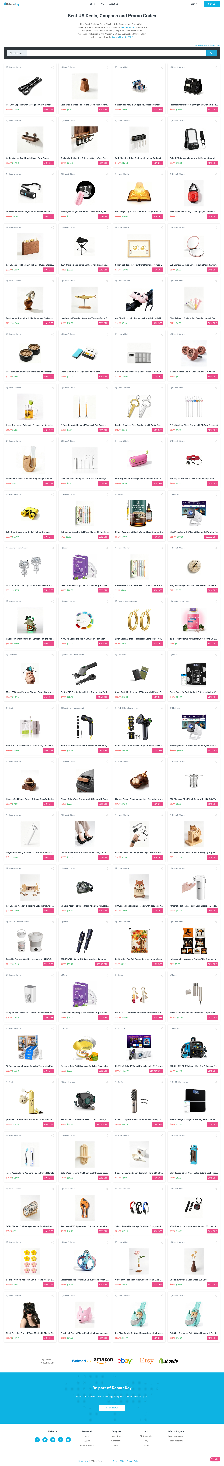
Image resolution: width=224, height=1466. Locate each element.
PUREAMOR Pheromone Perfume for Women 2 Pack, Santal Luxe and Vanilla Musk (153, 1012)
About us (116, 1436)
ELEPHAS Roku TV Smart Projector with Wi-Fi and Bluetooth (143, 1066)
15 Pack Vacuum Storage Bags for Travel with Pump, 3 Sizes (34, 1066)
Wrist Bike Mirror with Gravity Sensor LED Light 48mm (195, 1226)
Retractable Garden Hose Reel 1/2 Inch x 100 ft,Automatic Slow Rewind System (98, 1119)
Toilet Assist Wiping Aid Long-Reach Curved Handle (30, 1173)
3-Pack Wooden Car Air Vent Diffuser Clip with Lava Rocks (197, 371)
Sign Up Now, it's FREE (122, 37)
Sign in (87, 1440)
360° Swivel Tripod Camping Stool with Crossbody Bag (86, 265)
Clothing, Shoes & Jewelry (18, 548)
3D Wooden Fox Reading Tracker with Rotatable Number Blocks (144, 906)
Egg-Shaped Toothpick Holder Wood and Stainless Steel (32, 318)
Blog (116, 1445)
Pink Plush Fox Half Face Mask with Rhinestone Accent (86, 1333)
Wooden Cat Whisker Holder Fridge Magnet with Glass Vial (33, 478)
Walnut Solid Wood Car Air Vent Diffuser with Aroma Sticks (88, 799)
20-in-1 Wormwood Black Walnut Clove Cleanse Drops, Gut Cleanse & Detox (150, 532)
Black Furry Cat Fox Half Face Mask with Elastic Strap (31, 1333)
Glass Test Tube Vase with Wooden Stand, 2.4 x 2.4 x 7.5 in (142, 1280)
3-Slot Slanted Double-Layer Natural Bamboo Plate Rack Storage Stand (39, 1226)
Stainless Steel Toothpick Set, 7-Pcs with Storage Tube (86, 478)
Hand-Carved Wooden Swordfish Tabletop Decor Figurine (87, 318)
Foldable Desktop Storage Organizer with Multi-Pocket (195, 105)
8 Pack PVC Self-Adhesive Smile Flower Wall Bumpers (31, 1280)
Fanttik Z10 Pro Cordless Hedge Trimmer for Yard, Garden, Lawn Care (93, 692)
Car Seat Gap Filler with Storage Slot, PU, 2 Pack (28, 105)
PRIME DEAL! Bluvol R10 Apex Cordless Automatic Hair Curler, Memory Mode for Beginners (103, 959)
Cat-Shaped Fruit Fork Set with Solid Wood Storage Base (32, 265)
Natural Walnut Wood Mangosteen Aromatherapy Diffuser (142, 799)
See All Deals (214, 45)
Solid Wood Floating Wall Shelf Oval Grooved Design (85, 1173)
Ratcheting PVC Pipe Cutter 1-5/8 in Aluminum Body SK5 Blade (90, 1226)
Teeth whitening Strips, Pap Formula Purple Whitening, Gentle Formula (93, 585)
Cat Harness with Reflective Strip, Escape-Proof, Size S (86, 1280)
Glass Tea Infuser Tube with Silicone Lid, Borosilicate (30, 425)
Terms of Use (119, 1461)
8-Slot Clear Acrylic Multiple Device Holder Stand (137, 105)
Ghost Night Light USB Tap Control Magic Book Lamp (139, 211)
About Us (113, 3)
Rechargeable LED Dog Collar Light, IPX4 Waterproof (194, 211)
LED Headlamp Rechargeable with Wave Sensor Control (32, 211)
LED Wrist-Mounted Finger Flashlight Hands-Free (138, 852)
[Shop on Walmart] (81, 1363)
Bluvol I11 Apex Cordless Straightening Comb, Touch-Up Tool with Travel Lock (151, 1119)
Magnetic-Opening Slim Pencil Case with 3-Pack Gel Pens (32, 852)
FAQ (102, 3)
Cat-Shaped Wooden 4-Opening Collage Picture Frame (31, 906)
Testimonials (146, 1436)
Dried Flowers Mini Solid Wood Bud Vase (189, 1280)
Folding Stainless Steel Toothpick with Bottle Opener (139, 425)
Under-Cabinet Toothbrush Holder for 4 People (27, 158)
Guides (146, 1445)
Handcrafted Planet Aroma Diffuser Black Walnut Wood (32, 799)
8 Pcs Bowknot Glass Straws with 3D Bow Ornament (194, 425)
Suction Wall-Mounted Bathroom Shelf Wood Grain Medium (88, 158)
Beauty (120, 494)
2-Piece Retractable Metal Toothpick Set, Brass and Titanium (89, 425)
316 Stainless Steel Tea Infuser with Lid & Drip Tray (194, 799)
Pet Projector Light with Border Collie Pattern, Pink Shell (87, 211)
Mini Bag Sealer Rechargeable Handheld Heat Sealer (139, 478)
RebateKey (83, 1461)
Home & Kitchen (15, 67)
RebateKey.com (128, 27)
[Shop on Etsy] (146, 1363)
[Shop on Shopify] (168, 1363)
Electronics (176, 494)
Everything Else (69, 1082)
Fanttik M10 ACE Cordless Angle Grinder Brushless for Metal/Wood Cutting (150, 745)
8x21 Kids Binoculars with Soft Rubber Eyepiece (28, 532)
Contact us (116, 1440)
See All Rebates (200, 45)
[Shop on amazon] (103, 1363)
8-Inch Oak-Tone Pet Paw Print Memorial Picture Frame (141, 265)
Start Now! (112, 1407)
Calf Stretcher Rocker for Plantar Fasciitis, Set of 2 (84, 852)
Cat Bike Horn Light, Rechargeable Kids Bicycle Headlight (141, 318)
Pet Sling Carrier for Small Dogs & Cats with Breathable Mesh (143, 1333)
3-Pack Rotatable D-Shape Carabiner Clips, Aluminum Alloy (142, 1226)
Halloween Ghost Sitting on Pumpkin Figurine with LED (31, 639)
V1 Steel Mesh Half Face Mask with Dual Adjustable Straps (88, 906)
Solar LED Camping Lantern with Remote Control (192, 158)
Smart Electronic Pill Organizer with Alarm (80, 371)
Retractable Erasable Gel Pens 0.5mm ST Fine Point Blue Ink (89, 532)
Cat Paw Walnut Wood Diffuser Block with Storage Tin (31, 371)
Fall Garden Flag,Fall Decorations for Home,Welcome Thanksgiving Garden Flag (152, 959)
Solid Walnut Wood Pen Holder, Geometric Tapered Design (88, 105)
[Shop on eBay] (125, 1363)
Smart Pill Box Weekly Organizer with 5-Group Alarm (139, 371)
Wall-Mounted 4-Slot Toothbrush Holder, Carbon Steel (140, 158)
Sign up (86, 1436)
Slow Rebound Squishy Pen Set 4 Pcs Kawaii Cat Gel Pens (197, 318)
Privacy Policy (133, 1461)
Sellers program (176, 1440)
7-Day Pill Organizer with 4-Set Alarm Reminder (83, 639)
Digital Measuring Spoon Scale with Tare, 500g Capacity (141, 1173)
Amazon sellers (87, 1445)
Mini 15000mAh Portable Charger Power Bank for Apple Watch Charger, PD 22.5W (44, 692)
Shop (92, 3)
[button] (52, 67)
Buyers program (175, 1436)
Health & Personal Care (180, 1082)
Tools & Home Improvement (73, 655)
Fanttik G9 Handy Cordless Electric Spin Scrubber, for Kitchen (89, 745)
